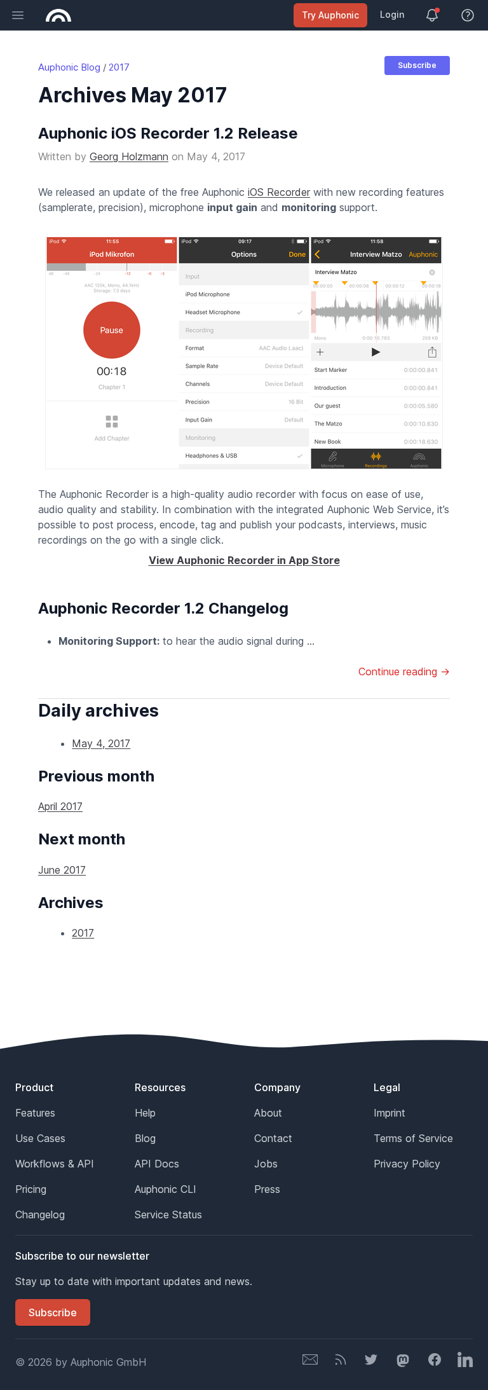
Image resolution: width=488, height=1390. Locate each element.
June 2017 (62, 870)
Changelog (40, 1214)
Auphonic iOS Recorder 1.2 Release (168, 133)
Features (35, 1112)
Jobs (266, 1163)
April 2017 (60, 806)
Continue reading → (404, 671)
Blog (145, 1138)
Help (145, 1112)
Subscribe (417, 65)
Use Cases (40, 1138)
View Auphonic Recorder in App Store (244, 560)
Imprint (389, 1112)
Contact (273, 1138)
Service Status (168, 1214)
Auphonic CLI (165, 1189)
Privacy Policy (407, 1163)
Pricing (30, 1189)
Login (392, 14)
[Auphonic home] (58, 15)
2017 (119, 67)
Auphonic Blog (69, 67)
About (268, 1112)
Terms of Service (413, 1138)
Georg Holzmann (129, 156)
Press (267, 1189)
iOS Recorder (279, 192)
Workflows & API (54, 1163)
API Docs (157, 1163)
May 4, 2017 (101, 743)
